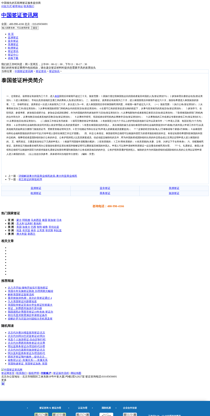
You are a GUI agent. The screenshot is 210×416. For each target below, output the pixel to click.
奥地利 (37, 223)
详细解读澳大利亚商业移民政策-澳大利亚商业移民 (48, 176)
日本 (59, 220)
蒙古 (19, 220)
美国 (19, 227)
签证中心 (13, 54)
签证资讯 (13, 51)
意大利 (20, 223)
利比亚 (58, 230)
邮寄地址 (17, 6)
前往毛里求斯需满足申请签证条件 (27, 315)
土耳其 (41, 230)
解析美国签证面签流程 (21, 294)
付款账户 (46, 373)
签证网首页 (7, 373)
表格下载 (13, 58)
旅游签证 (174, 193)
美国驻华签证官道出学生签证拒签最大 (30, 304)
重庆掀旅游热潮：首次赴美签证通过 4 (30, 298)
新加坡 (52, 220)
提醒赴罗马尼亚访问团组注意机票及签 (30, 318)
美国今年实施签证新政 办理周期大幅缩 (30, 291)
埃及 (19, 230)
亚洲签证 (13, 37)
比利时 (29, 223)
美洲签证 (174, 188)
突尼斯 (49, 230)
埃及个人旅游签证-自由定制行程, (27, 339)
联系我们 (29, 6)
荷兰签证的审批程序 (30, 179)
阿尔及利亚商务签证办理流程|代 (26, 353)
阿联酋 (26, 220)
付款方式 (6, 6)
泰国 (44, 220)
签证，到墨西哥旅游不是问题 (25, 308)
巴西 (33, 227)
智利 (39, 227)
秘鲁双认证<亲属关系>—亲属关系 (28, 360)
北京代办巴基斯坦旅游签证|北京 (26, 349)
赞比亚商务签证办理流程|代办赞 (26, 346)
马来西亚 (36, 220)
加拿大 (26, 227)
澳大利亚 (21, 233)
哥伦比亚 (54, 227)
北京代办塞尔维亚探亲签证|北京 (26, 332)
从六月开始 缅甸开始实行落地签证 (28, 287)
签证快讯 (54, 71)
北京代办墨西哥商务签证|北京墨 (26, 343)
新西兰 (31, 233)
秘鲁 (45, 227)
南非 (33, 230)
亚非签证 (13, 41)
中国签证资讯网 (19, 15)
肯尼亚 (26, 230)
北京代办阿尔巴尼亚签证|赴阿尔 (26, 336)
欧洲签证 (13, 47)
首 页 (11, 34)
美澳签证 (13, 44)
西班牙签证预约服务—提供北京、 (27, 356)
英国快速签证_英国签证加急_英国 (27, 363)
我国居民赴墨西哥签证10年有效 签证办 (30, 311)
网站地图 (76, 373)
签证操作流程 (61, 373)
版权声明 (34, 373)
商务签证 (105, 193)
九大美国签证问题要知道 (22, 301)
